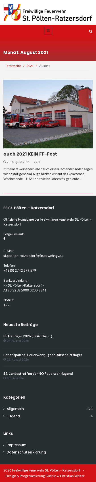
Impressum (17, 445)
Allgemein (17, 146)
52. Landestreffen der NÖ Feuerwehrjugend (38, 373)
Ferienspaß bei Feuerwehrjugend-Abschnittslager (42, 355)
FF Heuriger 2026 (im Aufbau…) (27, 336)
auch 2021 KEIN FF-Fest (30, 154)
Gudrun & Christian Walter (65, 476)
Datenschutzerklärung (26, 452)
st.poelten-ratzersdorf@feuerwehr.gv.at (33, 256)
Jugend (13, 416)
